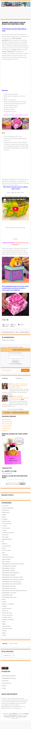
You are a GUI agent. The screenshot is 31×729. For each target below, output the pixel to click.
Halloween (5, 555)
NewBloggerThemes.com (11, 717)
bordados (4, 519)
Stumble (6, 326)
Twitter (14, 324)
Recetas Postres (6, 683)
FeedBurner (19, 364)
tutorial (4, 630)
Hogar (4, 688)
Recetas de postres (7, 615)
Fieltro (4, 548)
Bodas (4, 517)
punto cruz (5, 610)
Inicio (17, 332)
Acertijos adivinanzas (8, 508)
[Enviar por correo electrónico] (3, 320)
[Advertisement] (14, 14)
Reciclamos (5, 680)
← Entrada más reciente (7, 332)
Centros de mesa (6, 523)
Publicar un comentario (8, 340)
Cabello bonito (6, 521)
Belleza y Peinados (7, 424)
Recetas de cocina (7, 613)
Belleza (4, 514)
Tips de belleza (6, 626)
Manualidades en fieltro (8, 568)
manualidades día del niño (9, 566)
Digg (13, 326)
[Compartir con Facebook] (7, 320)
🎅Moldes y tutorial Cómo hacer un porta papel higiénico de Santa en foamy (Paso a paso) (18, 385)
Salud (3, 622)
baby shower (5, 510)
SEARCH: (4, 643)
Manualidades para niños (9, 586)
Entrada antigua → (25, 332)
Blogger (21, 409)
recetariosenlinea (6, 426)
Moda (3, 599)
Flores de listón (6, 550)
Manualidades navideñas (8, 575)
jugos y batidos (6, 561)
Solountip (4, 430)
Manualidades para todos (9, 593)
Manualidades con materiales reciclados (13, 564)
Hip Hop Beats (23, 717)
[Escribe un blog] (4, 320)
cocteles (4, 526)
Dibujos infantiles (7, 539)
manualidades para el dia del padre (11, 581)
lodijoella (14, 713)
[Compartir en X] (6, 320)
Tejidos (4, 624)
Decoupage (5, 537)
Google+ (21, 324)
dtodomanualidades (7, 421)
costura (4, 530)
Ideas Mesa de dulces (8, 557)
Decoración (5, 535)
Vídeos (4, 635)
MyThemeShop (13, 715)
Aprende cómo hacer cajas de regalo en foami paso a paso (14, 23)
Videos (4, 633)
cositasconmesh (6, 428)
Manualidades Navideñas (9, 675)
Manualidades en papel (8, 570)
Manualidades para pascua (9, 588)
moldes (4, 601)
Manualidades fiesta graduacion (10, 572)
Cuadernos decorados (8, 532)
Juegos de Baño (6, 559)
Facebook (6, 324)
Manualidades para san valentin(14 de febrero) (14, 590)
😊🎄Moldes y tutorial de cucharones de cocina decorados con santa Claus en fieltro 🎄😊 (19, 397)
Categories (18, 380)
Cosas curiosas (6, 528)
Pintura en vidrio (6, 608)
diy (3, 541)
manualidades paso (7, 595)
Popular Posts (5, 380)
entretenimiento (6, 546)
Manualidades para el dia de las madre (12, 577)
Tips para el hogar (7, 628)
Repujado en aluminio (8, 619)
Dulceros (4, 543)
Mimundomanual (6, 419)
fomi (3, 552)
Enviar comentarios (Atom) (15, 347)
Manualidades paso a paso (9, 597)
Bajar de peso (6, 512)
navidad (4, 606)
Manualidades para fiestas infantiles (12, 584)
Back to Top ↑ (15, 718)
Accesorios (5, 506)
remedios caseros (7, 617)
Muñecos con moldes (8, 604)
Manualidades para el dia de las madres (12, 579)
